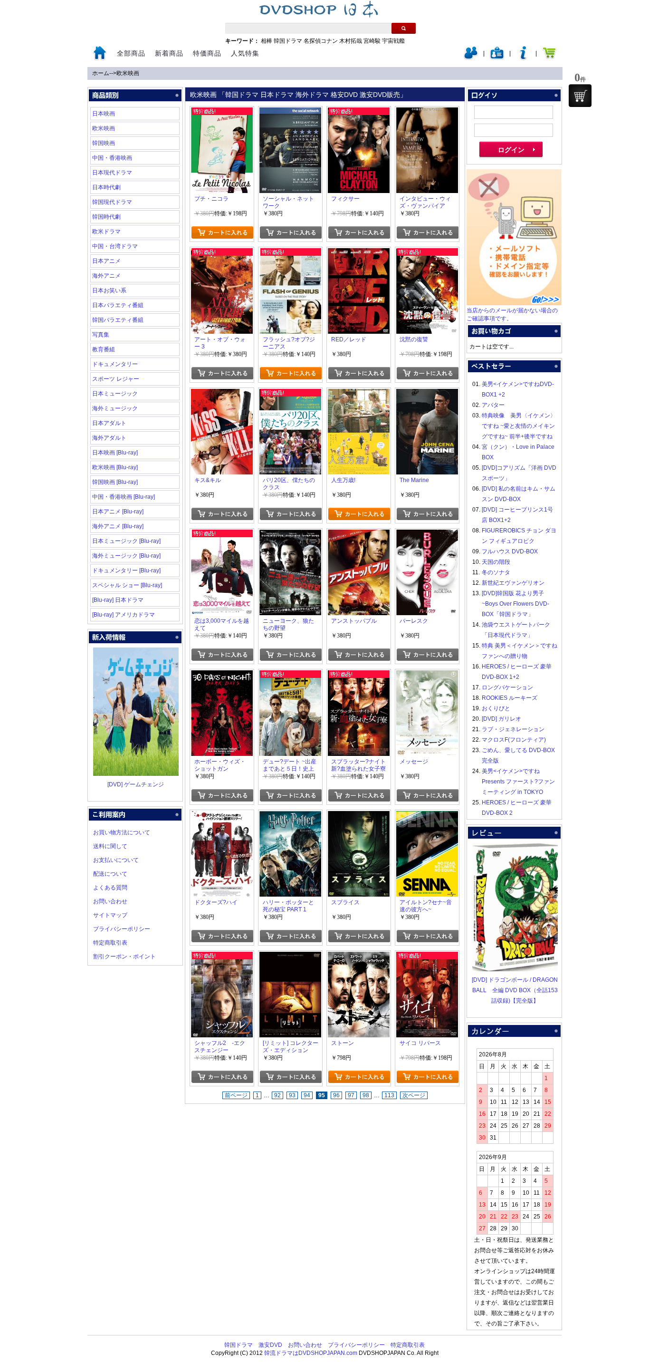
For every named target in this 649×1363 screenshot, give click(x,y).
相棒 (266, 41)
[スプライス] (359, 816)
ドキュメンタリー (115, 364)
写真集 (100, 334)
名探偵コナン (321, 41)
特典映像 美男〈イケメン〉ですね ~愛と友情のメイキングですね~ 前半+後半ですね (519, 426)
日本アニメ (106, 261)
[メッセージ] (427, 675)
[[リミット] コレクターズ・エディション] (290, 957)
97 (351, 1095)
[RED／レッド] (359, 253)
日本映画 (103, 113)
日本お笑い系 (109, 290)
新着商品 (169, 53)
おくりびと (496, 708)
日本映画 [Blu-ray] (115, 452)
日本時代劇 (106, 187)
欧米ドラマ (106, 231)
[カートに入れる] (222, 232)
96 (336, 1095)
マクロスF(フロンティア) (514, 739)
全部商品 (131, 53)
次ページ (413, 1095)
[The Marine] (427, 394)
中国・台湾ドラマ (115, 246)
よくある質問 (110, 887)
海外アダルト (109, 438)
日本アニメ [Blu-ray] (117, 511)
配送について (110, 873)
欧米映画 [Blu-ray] (115, 467)
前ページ (236, 1095)
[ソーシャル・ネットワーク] (290, 112)
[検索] (403, 28)
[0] (580, 95)
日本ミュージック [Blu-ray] (126, 541)
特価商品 (207, 53)
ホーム (100, 73)
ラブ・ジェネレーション (513, 729)
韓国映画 (103, 143)
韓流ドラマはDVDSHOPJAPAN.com (310, 1353)
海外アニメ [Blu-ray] (117, 526)
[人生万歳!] (359, 394)
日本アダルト (109, 423)
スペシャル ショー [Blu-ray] (127, 585)
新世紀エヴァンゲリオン (513, 583)
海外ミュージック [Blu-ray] (126, 555)
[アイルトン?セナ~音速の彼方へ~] (427, 816)
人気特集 (245, 53)
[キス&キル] (222, 394)
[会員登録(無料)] (497, 58)
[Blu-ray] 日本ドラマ (117, 600)
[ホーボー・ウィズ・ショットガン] (222, 675)
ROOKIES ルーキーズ (509, 698)
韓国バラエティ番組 (117, 320)
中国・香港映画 (112, 158)
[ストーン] (359, 957)
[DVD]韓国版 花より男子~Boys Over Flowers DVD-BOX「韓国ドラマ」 (515, 604)
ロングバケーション (507, 687)
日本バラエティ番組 (117, 305)
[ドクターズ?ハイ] (222, 816)
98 (366, 1095)
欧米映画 (127, 73)
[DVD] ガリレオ (501, 718)
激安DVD (270, 1345)
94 (307, 1095)
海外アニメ (106, 275)
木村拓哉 (350, 41)
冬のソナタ (496, 572)
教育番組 (103, 349)
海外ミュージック (115, 408)
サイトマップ (110, 915)
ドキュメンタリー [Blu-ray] (126, 570)
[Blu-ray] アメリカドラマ (123, 614)
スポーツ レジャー (115, 379)
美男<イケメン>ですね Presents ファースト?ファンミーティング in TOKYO (518, 781)
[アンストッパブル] (359, 535)
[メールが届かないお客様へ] (514, 303)
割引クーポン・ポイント (124, 956)
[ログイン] (470, 58)
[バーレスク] (427, 535)
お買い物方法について (121, 832)
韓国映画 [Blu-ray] (115, 482)
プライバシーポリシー (121, 929)
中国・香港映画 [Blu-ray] (123, 496)
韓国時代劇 (106, 216)
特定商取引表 (110, 942)
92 (277, 1095)
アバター (493, 405)
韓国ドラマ (288, 41)
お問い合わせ (110, 901)
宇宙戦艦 (393, 41)
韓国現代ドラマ (112, 202)
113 (389, 1095)
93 (292, 1095)
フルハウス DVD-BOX (510, 551)
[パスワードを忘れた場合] (523, 58)
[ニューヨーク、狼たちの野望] (290, 535)
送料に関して (110, 846)
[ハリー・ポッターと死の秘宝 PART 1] (290, 816)
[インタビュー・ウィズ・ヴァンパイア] (427, 112)
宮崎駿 (372, 41)
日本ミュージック (115, 393)
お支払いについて (116, 860)
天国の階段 (496, 562)
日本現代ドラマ (112, 172)
